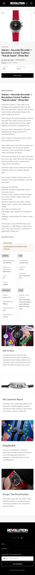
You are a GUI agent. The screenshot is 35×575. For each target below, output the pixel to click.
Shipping (3, 62)
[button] (27, 3)
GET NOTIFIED (17, 564)
